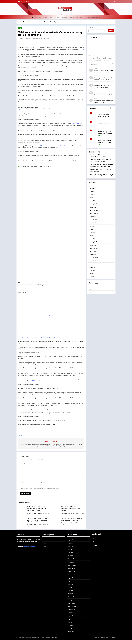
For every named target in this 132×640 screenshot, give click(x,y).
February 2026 (93, 204)
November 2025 (94, 213)
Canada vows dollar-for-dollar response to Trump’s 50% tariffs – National (71, 508)
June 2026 (92, 191)
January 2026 (93, 207)
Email (43, 482)
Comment (23, 463)
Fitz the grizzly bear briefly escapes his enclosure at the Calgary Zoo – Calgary (106, 142)
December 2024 (94, 248)
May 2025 (92, 232)
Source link (21, 435)
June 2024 (92, 267)
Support (95, 538)
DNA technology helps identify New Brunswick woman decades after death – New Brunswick (104, 94)
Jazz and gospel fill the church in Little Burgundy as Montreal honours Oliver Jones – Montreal (38, 520)
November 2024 (94, 251)
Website (65, 482)
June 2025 (92, 229)
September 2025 (94, 219)
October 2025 (93, 216)
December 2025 (94, 210)
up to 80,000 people (34, 381)
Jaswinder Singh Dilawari (26, 38)
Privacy (95, 545)
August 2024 (93, 261)
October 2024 (93, 254)
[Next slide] (114, 1)
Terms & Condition (97, 542)
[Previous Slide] (112, 1)
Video (91, 292)
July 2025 (92, 226)
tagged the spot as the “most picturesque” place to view (52, 146)
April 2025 (92, 235)
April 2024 (92, 273)
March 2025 (92, 238)
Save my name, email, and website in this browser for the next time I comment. (41, 488)
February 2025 (93, 242)
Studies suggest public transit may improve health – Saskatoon (92, 1)
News (51, 17)
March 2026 (92, 200)
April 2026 (92, 197)
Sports (57, 17)
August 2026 (93, 185)
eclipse (37, 47)
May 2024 (92, 270)
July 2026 (92, 188)
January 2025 (93, 245)
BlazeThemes (54, 637)
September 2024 (94, 257)
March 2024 (92, 276)
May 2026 (92, 194)
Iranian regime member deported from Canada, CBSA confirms (105, 133)
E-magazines (43, 17)
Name (22, 482)
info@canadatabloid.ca (29, 546)
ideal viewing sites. (77, 123)
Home (35, 17)
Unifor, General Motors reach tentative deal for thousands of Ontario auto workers (36, 508)
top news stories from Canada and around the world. (34, 109)
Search (90, 28)
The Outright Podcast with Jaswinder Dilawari (85, 17)
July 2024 (92, 264)
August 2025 (93, 223)
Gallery (64, 17)
